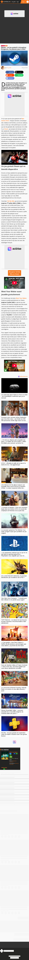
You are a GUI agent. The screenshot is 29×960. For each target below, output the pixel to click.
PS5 (14, 753)
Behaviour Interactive (13, 761)
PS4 (10, 753)
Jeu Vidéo (14, 1)
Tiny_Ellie (9, 67)
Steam (6, 129)
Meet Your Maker (21, 298)
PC (12, 753)
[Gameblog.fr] (5, 1)
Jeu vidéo (3, 45)
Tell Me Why (11, 201)
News (6, 45)
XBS (16, 753)
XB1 (10, 755)
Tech (18, 1)
